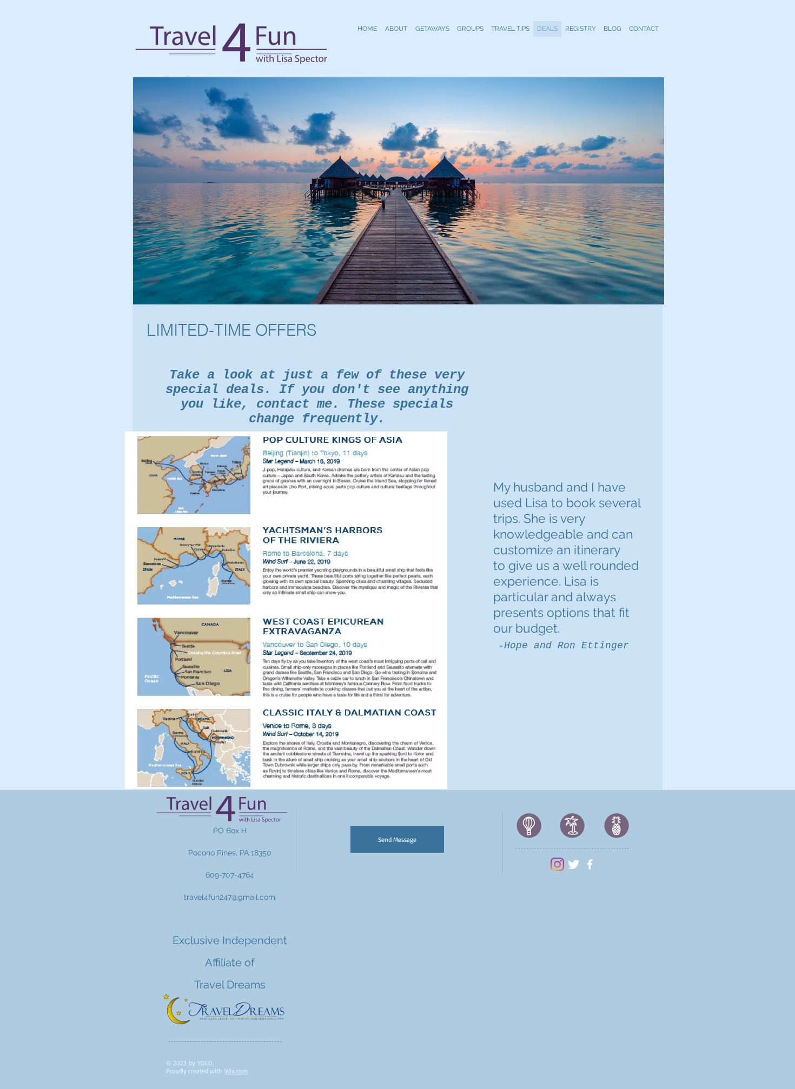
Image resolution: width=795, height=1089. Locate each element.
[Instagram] (557, 864)
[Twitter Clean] (573, 864)
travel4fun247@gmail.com (229, 897)
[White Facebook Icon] (590, 864)
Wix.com (236, 1071)
